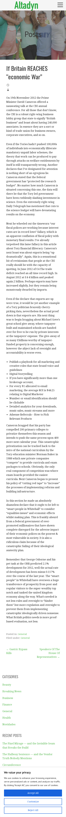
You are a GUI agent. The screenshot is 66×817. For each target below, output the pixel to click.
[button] (61, 5)
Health (6, 717)
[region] (33, 792)
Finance (7, 704)
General (22, 634)
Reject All (33, 810)
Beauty (6, 684)
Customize (33, 801)
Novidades (8, 724)
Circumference (11, 764)
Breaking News (11, 691)
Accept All (33, 793)
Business (7, 698)
